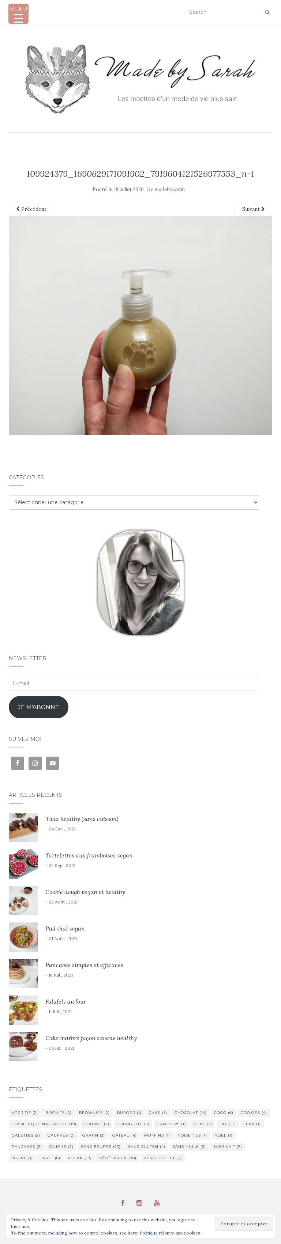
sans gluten (146, 1146)
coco (223, 1112)
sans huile (189, 1146)
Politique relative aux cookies (169, 1233)
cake (158, 1112)
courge (96, 1124)
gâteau (124, 1135)
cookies (254, 1112)
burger (129, 1112)
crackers (171, 1124)
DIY (228, 1124)
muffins (157, 1135)
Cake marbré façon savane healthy (91, 1038)
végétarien (117, 1158)
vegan (80, 1158)
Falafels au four (65, 1001)
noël (223, 1135)
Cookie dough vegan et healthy (85, 891)
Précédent (33, 209)
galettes (26, 1135)
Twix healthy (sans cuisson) (82, 818)
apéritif (25, 1112)
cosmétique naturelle (44, 1124)
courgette (133, 1124)
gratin (93, 1135)
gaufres (61, 1135)
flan (252, 1124)
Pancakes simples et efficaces (84, 965)
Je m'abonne (38, 707)
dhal (202, 1124)
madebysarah (169, 189)
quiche (61, 1146)
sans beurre (101, 1146)
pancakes (27, 1146)
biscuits (58, 1112)
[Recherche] (267, 12)
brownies (94, 1112)
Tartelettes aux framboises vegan (89, 855)
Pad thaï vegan (65, 928)
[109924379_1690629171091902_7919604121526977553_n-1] (140, 325)
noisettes (192, 1135)
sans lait (227, 1146)
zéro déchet (163, 1158)
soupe (22, 1158)
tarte (50, 1158)
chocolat (191, 1112)
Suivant (251, 209)
